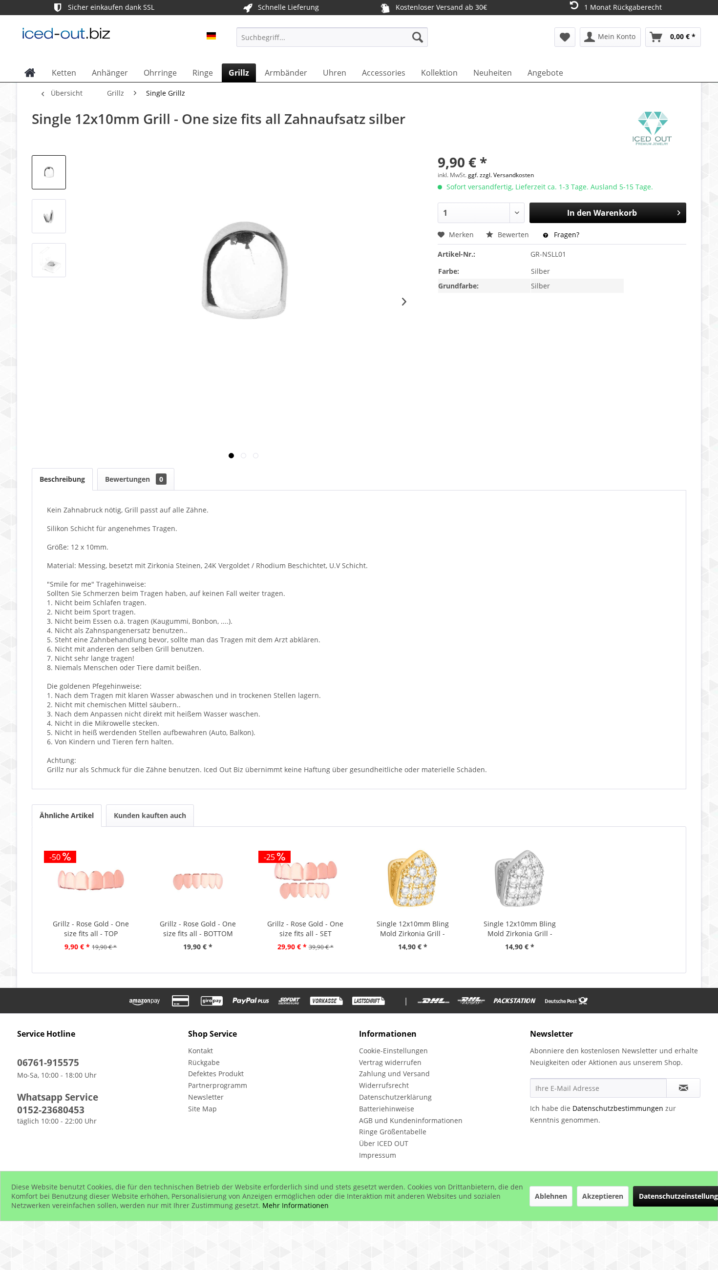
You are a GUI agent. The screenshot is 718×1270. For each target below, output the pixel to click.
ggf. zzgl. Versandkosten (501, 175)
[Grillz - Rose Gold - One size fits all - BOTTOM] (198, 880)
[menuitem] (332, 37)
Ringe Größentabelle (392, 1131)
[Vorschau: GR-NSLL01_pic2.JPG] (49, 216)
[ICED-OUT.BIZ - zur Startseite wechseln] (66, 39)
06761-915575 (48, 1062)
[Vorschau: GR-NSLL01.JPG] (49, 172)
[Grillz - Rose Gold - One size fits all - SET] (305, 880)
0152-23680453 (50, 1110)
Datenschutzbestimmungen (617, 1108)
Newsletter (206, 1097)
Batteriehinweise (386, 1108)
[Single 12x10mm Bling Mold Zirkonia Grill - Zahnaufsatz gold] (413, 880)
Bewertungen (134, 479)
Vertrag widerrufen (390, 1062)
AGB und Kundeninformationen (411, 1120)
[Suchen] (417, 37)
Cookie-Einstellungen (393, 1050)
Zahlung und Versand (394, 1073)
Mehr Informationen (295, 1205)
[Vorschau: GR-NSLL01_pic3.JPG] (49, 260)
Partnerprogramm (217, 1085)
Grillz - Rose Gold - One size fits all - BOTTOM (198, 928)
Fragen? (565, 234)
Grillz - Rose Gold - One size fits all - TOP (91, 928)
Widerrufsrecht (384, 1085)
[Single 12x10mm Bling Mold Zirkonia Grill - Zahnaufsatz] (520, 880)
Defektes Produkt (216, 1073)
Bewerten (513, 234)
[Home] (30, 72)
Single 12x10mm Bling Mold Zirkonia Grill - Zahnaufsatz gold (413, 929)
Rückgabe (204, 1062)
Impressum (377, 1155)
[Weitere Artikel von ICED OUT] (652, 128)
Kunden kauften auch (150, 815)
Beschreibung (62, 479)
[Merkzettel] (564, 37)
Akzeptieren (602, 1196)
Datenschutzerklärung (395, 1097)
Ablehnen (551, 1196)
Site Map (202, 1108)
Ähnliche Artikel (67, 815)
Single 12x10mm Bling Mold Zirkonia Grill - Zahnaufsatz (520, 929)
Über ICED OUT (383, 1143)
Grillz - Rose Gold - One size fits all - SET (305, 928)
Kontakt (200, 1050)
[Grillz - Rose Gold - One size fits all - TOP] (91, 880)
